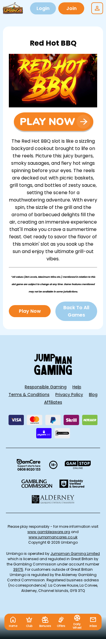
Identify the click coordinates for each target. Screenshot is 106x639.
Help (76, 387)
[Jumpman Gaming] (53, 373)
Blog (93, 394)
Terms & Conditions (29, 394)
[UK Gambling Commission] (36, 484)
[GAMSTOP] (78, 465)
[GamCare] (28, 464)
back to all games (76, 311)
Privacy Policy (69, 394)
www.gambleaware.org (48, 531)
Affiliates (53, 402)
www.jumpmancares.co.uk (53, 537)
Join (71, 8)
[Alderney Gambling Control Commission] (53, 499)
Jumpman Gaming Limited (75, 553)
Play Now (30, 311)
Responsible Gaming (46, 387)
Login (43, 8)
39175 (18, 569)
